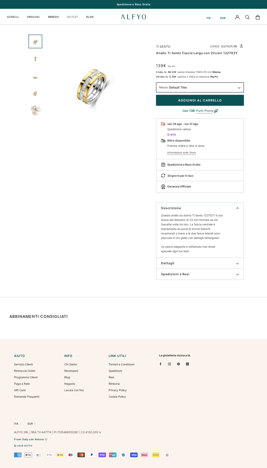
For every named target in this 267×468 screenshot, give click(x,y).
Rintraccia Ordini (24, 370)
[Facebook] (160, 364)
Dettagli (167, 263)
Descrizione (171, 208)
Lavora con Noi (74, 390)
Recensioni (71, 370)
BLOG (90, 16)
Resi (111, 377)
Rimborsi (114, 383)
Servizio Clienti (23, 364)
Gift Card (20, 390)
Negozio (69, 383)
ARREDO (53, 16)
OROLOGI (33, 16)
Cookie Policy (117, 396)
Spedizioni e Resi (175, 274)
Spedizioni (115, 370)
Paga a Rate (22, 383)
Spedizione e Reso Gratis (134, 4)
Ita (208, 18)
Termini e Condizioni (121, 364)
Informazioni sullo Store (181, 152)
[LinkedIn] (187, 364)
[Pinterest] (178, 364)
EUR (222, 18)
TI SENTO (163, 46)
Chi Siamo (70, 364)
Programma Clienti (26, 377)
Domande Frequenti (26, 396)
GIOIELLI (13, 16)
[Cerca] (247, 17)
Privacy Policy (118, 390)
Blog (67, 377)
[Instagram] (169, 364)
